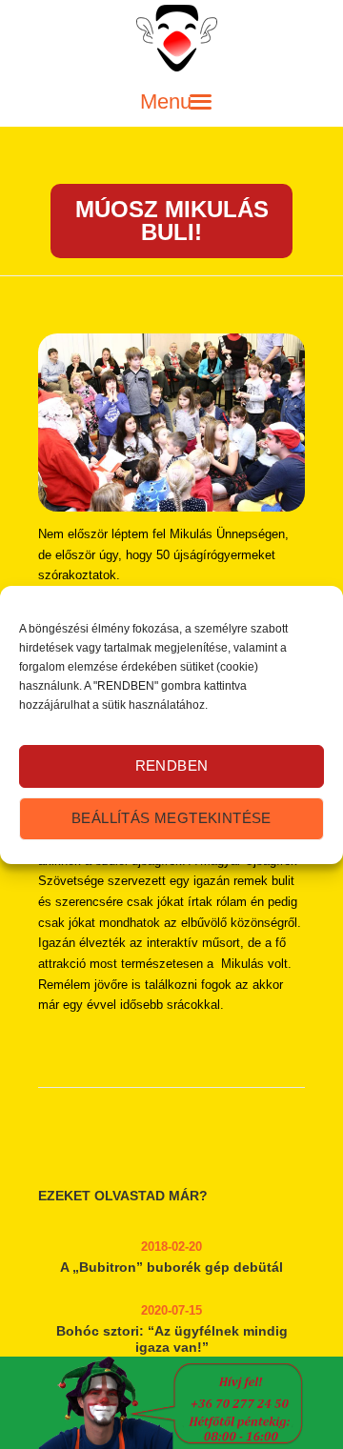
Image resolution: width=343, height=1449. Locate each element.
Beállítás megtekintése (171, 818)
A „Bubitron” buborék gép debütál (171, 1267)
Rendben (172, 765)
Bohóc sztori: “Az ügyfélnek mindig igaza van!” (172, 1339)
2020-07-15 (171, 1310)
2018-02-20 (171, 1246)
